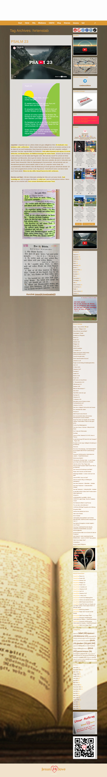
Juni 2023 (75, 678)
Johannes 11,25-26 (77, 405)
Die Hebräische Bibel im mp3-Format (82, 502)
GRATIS (51, 23)
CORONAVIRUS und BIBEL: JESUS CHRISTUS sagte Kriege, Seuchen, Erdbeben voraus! (84, 499)
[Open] (79, 146)
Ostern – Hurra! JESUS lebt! (80, 326)
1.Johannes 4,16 (77, 399)
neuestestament (77, 655)
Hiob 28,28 (75, 390)
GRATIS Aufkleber (77, 348)
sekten (75, 659)
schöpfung (88, 657)
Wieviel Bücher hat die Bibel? (80, 331)
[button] (95, 23)
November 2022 (77, 689)
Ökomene (75, 446)
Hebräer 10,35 (76, 386)
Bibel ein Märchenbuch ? (79, 388)
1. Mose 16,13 (76, 367)
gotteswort (75, 645)
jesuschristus (84, 651)
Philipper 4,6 (76, 344)
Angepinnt (75, 256)
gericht (88, 640)
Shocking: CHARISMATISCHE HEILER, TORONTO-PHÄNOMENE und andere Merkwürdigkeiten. (83, 528)
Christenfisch (76, 542)
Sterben (75, 293)
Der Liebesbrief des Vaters (79, 409)
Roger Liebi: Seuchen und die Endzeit (82, 471)
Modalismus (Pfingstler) (79, 335)
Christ (27, 23)
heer (85, 645)
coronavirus (81, 638)
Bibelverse (42, 23)
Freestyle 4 (76, 371)
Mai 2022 (75, 693)
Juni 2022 (75, 691)
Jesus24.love (76, 287)
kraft (88, 653)
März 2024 (75, 672)
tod (87, 659)
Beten (74, 261)
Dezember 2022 (77, 687)
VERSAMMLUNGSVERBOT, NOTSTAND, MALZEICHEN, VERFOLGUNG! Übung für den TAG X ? (84, 519)
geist (83, 640)
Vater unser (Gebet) (78, 513)
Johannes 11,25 (77, 360)
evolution (79, 640)
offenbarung (86, 655)
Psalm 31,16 (76, 346)
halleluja (81, 645)
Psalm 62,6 (76, 339)
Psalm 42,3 (76, 377)
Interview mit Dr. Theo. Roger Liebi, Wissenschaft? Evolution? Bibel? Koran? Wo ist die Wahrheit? (84, 465)
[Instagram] (83, 150)
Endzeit (75, 271)
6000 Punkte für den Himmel (80, 413)
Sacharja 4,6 (76, 395)
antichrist (75, 633)
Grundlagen (76, 280)
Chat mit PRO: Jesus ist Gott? (80, 477)
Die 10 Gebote (76, 515)
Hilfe (74, 282)
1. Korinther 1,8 (77, 350)
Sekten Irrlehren (77, 291)
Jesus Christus (77, 284)
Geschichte (76, 278)
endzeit (75, 640)
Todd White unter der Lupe (79, 392)
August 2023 (76, 676)
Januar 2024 (76, 674)
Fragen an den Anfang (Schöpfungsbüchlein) (83, 362)
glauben (82, 643)
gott (91, 643)
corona (75, 638)
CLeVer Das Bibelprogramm (80, 425)
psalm (82, 657)
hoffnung (80, 648)
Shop (59, 23)
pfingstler (93, 655)
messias (92, 653)
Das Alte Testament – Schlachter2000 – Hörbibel (84, 489)
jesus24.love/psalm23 (45, 294)
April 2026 (75, 667)
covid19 (87, 638)
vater (91, 659)
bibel (82, 633)
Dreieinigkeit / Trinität (78, 333)
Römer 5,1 (75, 337)
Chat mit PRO (76, 269)
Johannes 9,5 (76, 397)
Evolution (75, 274)
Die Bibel (75, 433)
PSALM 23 (19, 42)
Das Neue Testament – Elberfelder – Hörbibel (84, 483)
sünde (84, 659)
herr (89, 645)
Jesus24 (76, 23)
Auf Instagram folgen (89, 224)
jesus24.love (79, 142)
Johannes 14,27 (77, 369)
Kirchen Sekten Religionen (79, 544)
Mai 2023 (75, 680)
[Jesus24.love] (53, 10)
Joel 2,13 (75, 365)
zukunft (82, 660)
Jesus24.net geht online (79, 356)
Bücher (75, 267)
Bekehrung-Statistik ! (78, 458)
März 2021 (75, 697)
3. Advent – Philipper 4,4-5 (79, 329)
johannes (84, 653)
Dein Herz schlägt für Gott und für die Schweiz (84, 407)
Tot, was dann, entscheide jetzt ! (80, 505)
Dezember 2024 (77, 669)
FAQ (33, 23)
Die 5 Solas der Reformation (80, 431)
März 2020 (75, 708)
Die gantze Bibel (77, 509)
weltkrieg (77, 660)
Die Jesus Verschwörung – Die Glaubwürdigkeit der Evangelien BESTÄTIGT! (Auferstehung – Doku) (84, 450)
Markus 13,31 (76, 375)
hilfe (93, 645)
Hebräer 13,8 (76, 341)
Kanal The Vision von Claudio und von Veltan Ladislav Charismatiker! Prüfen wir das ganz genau (83, 421)
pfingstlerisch (76, 657)
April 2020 (75, 706)
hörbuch (86, 648)
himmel (75, 648)
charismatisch (92, 636)
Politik (74, 289)
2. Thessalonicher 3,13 (78, 382)
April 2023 (75, 682)
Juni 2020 (75, 702)
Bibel (74, 263)
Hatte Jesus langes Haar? (79, 540)
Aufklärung (75, 259)
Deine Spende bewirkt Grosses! (80, 358)
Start (20, 23)
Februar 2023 (76, 684)
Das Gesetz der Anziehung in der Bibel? (82, 469)
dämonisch (92, 638)
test (83, 23)
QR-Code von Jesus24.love (80, 380)
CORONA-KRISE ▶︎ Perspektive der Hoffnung (84, 507)
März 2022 (75, 695)
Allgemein (75, 254)
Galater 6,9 (76, 373)
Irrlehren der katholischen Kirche (81, 511)
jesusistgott (76, 653)
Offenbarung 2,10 (77, 384)
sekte (94, 657)
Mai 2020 (75, 704)
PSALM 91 (75, 495)
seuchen (80, 659)
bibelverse (82, 636)
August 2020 (76, 699)
